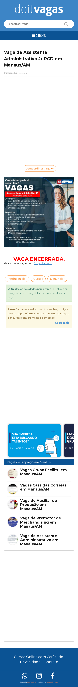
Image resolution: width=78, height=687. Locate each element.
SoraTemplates (31, 682)
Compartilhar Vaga (38, 168)
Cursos (38, 279)
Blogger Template (52, 682)
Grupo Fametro (43, 263)
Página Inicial (17, 279)
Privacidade (30, 662)
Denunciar (57, 279)
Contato (51, 662)
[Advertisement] (39, 599)
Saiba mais (62, 322)
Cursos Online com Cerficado (38, 657)
